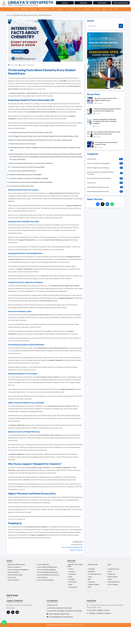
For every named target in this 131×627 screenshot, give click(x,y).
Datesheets (91, 571)
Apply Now (83, 3)
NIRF (116, 9)
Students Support (44, 9)
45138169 (100, 610)
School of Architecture (14, 567)
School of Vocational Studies (45, 580)
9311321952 (107, 613)
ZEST (89, 587)
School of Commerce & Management (98, 163)
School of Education (13, 572)
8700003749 (69, 611)
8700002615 (78, 611)
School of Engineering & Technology (98, 168)
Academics (33, 9)
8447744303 (52, 608)
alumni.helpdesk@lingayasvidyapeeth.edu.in (61, 617)
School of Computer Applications (46, 569)
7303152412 (92, 613)
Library (90, 577)
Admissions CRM (92, 564)
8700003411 (60, 611)
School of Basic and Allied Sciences (72, 547)
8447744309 (68, 608)
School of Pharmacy (13, 580)
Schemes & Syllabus (93, 584)
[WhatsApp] (112, 204)
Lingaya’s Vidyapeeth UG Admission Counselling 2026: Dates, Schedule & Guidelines (105, 121)
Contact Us (71, 571)
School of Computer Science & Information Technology (100, 173)
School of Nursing (42, 577)
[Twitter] (102, 204)
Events (110, 571)
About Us (16, 9)
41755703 (106, 610)
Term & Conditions (113, 584)
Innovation (60, 9)
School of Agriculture (43, 564)
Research (72, 9)
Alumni (110, 9)
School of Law (91, 183)
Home (8, 15)
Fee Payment (102, 3)
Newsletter (71, 579)
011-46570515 (93, 610)
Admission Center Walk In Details (75, 565)
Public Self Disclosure (121, 3)
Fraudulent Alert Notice (94, 574)
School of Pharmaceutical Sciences (98, 191)
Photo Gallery (72, 582)
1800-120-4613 (52, 605)
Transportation (72, 587)
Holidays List (111, 574)
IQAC (79, 9)
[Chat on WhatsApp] (4, 622)
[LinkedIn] (107, 204)
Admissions (24, 9)
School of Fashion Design (15, 575)
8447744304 (60, 608)
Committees (91, 569)
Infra (53, 9)
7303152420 (99, 613)
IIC (66, 9)
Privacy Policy (80, 625)
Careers (70, 569)
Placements (86, 9)
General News (91, 159)
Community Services (113, 569)
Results (70, 584)
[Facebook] (98, 204)
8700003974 (52, 611)
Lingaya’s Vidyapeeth (76, 550)
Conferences (96, 9)
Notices (64, 3)
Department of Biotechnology (16, 564)
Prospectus (91, 582)
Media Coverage (112, 577)
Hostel (70, 577)
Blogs (104, 9)
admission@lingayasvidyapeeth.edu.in (59, 614)
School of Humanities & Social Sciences (99, 178)
